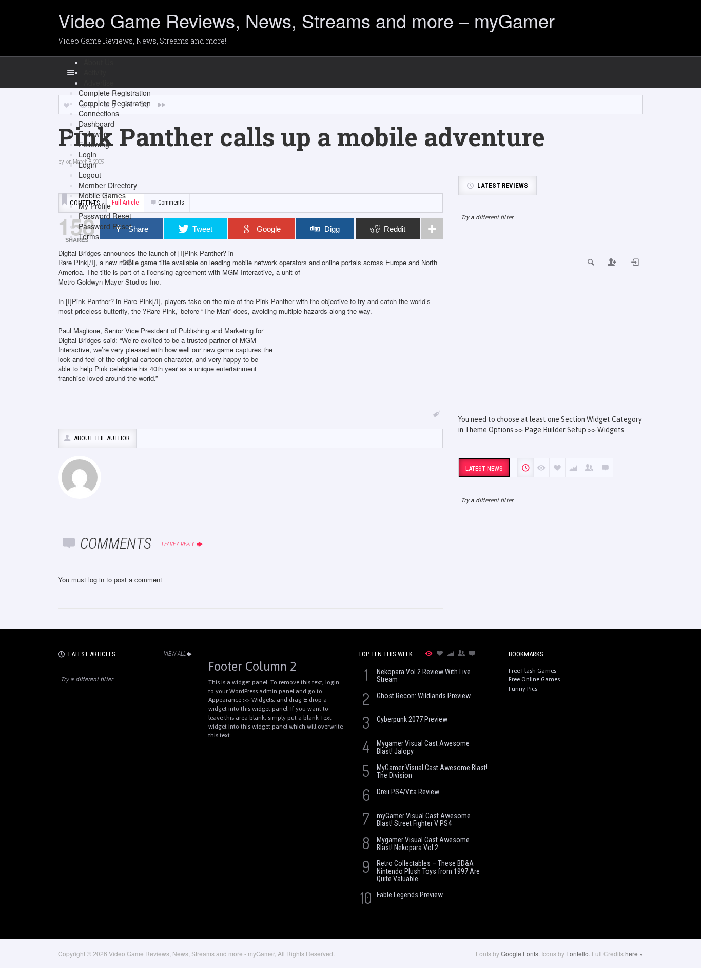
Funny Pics (523, 688)
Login (87, 154)
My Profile (95, 205)
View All (175, 653)
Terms (89, 236)
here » (634, 953)
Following (94, 144)
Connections (99, 113)
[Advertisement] (550, 327)
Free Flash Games (532, 670)
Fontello (577, 953)
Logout (90, 175)
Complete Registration (115, 93)
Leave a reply (179, 544)
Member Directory (108, 185)
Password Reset (105, 216)
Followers (94, 134)
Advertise (99, 82)
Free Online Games (534, 679)
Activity (95, 72)
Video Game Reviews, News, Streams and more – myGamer (306, 20)
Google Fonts (519, 953)
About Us (98, 62)
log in (96, 579)
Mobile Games (102, 195)
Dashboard (96, 123)
